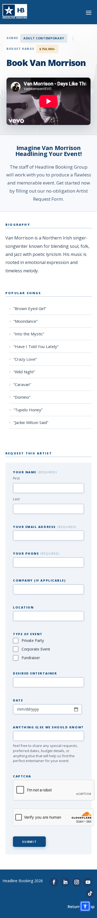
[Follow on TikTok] (90, 893)
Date (18, 700)
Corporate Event (36, 649)
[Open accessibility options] (85, 906)
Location (23, 607)
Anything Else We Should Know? (48, 727)
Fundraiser (31, 657)
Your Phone (36, 553)
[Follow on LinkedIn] (65, 882)
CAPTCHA (22, 776)
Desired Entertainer (35, 673)
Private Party (33, 640)
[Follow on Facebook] (53, 882)
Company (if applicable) (39, 580)
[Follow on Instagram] (76, 882)
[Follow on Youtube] (87, 882)
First (16, 478)
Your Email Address (44, 527)
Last (16, 498)
